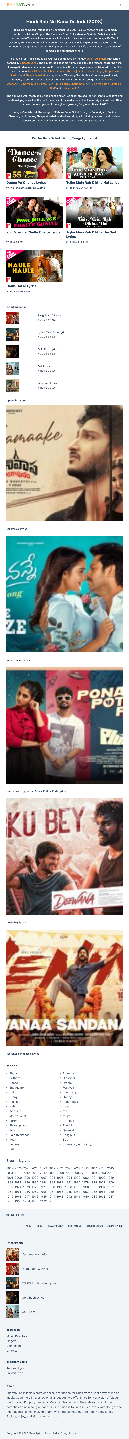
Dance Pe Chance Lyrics (26, 183)
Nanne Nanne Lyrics (18, 660)
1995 (60, 1177)
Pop (12, 1130)
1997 (43, 1177)
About (29, 1226)
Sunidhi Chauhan (53, 71)
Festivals (69, 1087)
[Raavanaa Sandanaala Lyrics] (64, 988)
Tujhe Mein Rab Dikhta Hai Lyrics (92, 183)
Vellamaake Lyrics (16, 528)
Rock (12, 1139)
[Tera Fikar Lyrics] (12, 385)
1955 (68, 1191)
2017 (93, 1168)
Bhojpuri (66, 1402)
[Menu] (115, 5)
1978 (93, 1182)
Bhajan (14, 1073)
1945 (43, 1196)
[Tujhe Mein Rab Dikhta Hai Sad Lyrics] (94, 212)
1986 (26, 1182)
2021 (60, 1168)
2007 (68, 1173)
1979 (85, 1182)
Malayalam (100, 1397)
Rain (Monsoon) (20, 1135)
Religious (69, 1135)
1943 (60, 1196)
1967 (77, 1187)
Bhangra (68, 1073)
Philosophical (18, 1125)
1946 (35, 1196)
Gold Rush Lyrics (48, 349)
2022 (51, 1168)
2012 (26, 1173)
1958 (43, 1191)
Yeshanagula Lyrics (35, 1254)
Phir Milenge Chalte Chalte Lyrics (33, 232)
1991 (93, 1177)
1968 (68, 1187)
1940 (85, 1196)
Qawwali (68, 1130)
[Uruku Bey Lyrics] (64, 856)
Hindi (9, 1402)
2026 (18, 1168)
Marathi (55, 1402)
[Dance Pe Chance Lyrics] (34, 163)
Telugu (113, 1397)
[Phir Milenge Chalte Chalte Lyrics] (34, 212)
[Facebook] (7, 1215)
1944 (51, 1196)
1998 (35, 1177)
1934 (26, 1201)
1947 (26, 1196)
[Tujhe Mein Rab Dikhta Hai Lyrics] (94, 163)
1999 (26, 1177)
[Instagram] (17, 1215)
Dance (13, 1083)
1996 (51, 1177)
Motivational (17, 1116)
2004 (94, 1173)
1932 (43, 1201)
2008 (60, 1173)
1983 (51, 1182)
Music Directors (16, 1336)
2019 (77, 1168)
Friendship (70, 1092)
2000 (18, 1177)
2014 (9, 1173)
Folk (12, 1092)
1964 (102, 1187)
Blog (39, 1226)
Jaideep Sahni (28, 62)
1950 (110, 1191)
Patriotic (68, 1120)
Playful (67, 1125)
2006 (77, 1173)
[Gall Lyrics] (12, 368)
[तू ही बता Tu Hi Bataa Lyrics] (12, 334)
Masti (66, 1111)
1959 (35, 1191)
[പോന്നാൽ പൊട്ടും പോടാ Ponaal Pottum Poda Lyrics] (64, 725)
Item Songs (70, 1101)
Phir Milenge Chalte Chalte (71, 83)
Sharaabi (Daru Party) (77, 1144)
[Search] (121, 5)
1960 (26, 1191)
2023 (43, 1168)
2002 (110, 1173)
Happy (67, 1097)
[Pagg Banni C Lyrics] (12, 318)
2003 (102, 1173)
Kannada (42, 1402)
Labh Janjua (72, 71)
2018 (85, 1168)
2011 (35, 1173)
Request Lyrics (94, 1226)
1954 (77, 1191)
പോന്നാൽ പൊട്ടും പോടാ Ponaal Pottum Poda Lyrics (36, 791)
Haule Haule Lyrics (21, 286)
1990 (102, 1177)
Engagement (17, 1087)
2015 (110, 1168)
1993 (77, 1177)
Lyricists (11, 1350)
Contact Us (74, 1226)
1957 (51, 1191)
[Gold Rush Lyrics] (12, 351)
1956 (60, 1191)
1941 (77, 1196)
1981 (68, 1182)
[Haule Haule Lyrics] (34, 266)
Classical (69, 1078)
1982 (60, 1182)
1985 (35, 1182)
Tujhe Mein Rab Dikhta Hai (35, 83)
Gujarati (85, 1402)
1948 (18, 1196)
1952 (93, 1191)
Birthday (15, 1078)
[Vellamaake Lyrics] (64, 463)
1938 (102, 1196)
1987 (18, 1182)
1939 (93, 1196)
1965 (93, 1187)
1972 (35, 1187)
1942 (68, 1196)
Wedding (15, 1111)
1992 (85, 1177)
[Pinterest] (23, 1215)
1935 (18, 1201)
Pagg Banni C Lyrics (49, 315)
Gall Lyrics (44, 366)
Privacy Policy (55, 1226)
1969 (60, 1187)
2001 (9, 1177)
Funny (13, 1097)
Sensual (14, 1144)
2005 (85, 1173)
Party (13, 1120)
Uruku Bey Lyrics (16, 922)
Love (66, 1106)
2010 (43, 1173)
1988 (9, 1182)
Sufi (12, 1149)
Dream (67, 1083)
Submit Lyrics (115, 1226)
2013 (18, 1173)
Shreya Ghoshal (35, 75)
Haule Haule (70, 88)
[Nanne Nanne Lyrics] (64, 594)
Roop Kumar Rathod (81, 188)
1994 (68, 1177)
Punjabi (29, 1402)
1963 (110, 1187)
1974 (18, 1187)
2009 (52, 1173)
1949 (9, 1196)
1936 (9, 1201)
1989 (110, 1177)
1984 (43, 1182)
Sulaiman (100, 58)
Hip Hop (14, 1101)
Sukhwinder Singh (92, 71)
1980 (77, 1182)
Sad (65, 1139)
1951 (102, 1191)
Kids (12, 1106)
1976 (110, 1182)
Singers (11, 1341)
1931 (51, 1201)
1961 (18, 1191)
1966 (85, 1187)
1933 (35, 1201)
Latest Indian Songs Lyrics (60, 1433)
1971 (43, 1187)
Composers (14, 1345)
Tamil (18, 1402)
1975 (9, 1187)
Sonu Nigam (34, 71)
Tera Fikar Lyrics (47, 383)
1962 (9, 1191)
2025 (26, 1168)
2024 (35, 1168)
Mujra (66, 1116)
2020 (68, 1168)
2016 (102, 1168)
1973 (26, 1187)
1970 (51, 1187)
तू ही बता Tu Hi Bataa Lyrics (52, 332)
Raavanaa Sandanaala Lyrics (22, 1053)
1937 (110, 1196)
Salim (90, 58)
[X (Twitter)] (12, 1215)
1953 (85, 1191)
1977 (102, 1182)
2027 (9, 1168)
